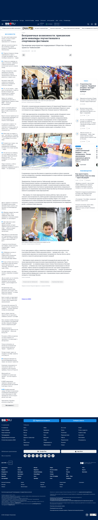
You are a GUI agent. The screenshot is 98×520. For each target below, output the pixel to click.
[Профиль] (95, 24)
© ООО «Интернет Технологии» (9, 514)
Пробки (49, 24)
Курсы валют (50, 20)
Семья (63, 445)
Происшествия (65, 435)
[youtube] (49, 455)
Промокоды (67, 20)
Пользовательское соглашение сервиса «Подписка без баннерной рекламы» (67, 510)
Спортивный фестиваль (57, 281)
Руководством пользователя (56, 498)
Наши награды (5, 430)
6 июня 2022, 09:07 (26, 51)
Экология (81, 435)
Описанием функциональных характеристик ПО (60, 499)
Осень (62, 430)
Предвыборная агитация (8, 437)
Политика (63, 432)
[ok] (33, 455)
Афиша (37, 20)
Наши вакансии (6, 432)
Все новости (10, 34)
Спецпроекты (82, 440)
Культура (46, 432)
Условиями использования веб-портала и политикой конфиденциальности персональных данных (71, 500)
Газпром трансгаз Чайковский (30, 281)
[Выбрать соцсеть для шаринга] (70, 55)
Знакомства (14, 20)
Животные (26, 442)
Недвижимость (6, 20)
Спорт (80, 427)
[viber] (37, 455)
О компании (5, 427)
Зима (45, 427)
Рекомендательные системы (56, 508)
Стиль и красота (82, 430)
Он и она (63, 427)
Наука (45, 440)
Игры (60, 20)
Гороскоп (43, 20)
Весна (25, 432)
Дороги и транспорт (29, 437)
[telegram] (25, 455)
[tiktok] (53, 455)
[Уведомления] (92, 24)
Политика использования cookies (57, 506)
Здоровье (26, 445)
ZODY (57, 20)
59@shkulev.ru (18, 502)
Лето (45, 435)
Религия (63, 442)
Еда (25, 440)
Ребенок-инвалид (44, 281)
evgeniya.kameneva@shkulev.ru (85, 492)
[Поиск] (88, 24)
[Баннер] (27, 28)
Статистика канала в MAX (9, 440)
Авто (25, 427)
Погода (22, 20)
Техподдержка (5, 435)
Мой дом (46, 437)
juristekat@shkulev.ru (36, 503)
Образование (47, 445)
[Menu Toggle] (2, 24)
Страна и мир (82, 432)
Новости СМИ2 (26, 299)
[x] (45, 455)
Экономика (81, 437)
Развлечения (64, 440)
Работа (63, 437)
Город (25, 435)
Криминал (46, 430)
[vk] (29, 455)
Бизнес (25, 430)
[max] (41, 455)
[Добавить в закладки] (23, 55)
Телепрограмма (29, 20)
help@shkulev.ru (11, 504)
